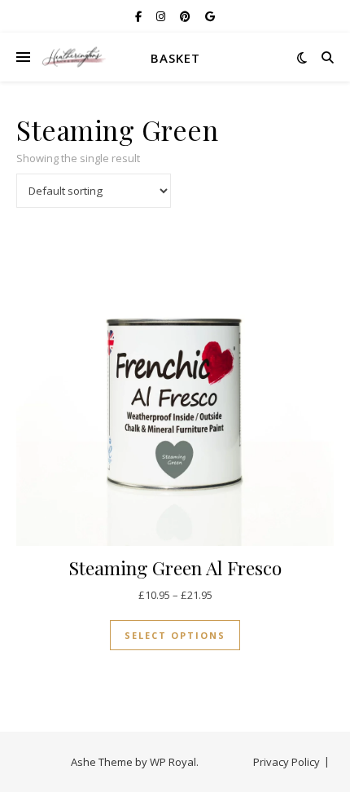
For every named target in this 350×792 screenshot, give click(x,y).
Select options (175, 635)
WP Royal (173, 762)
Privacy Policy (286, 762)
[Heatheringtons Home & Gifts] (73, 57)
